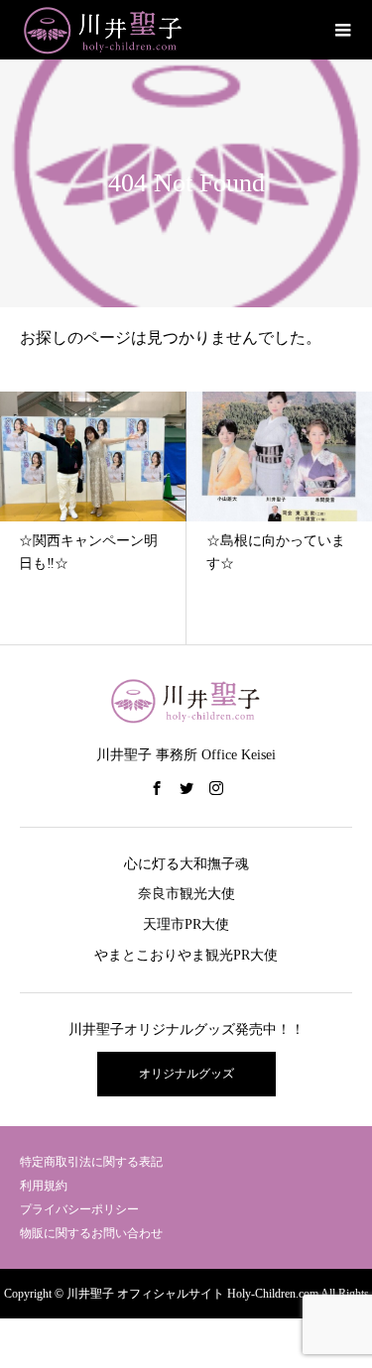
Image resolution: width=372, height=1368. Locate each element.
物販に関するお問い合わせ (91, 1233)
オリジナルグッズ (186, 1074)
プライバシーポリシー (79, 1209)
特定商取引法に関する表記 (91, 1162)
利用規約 (43, 1186)
